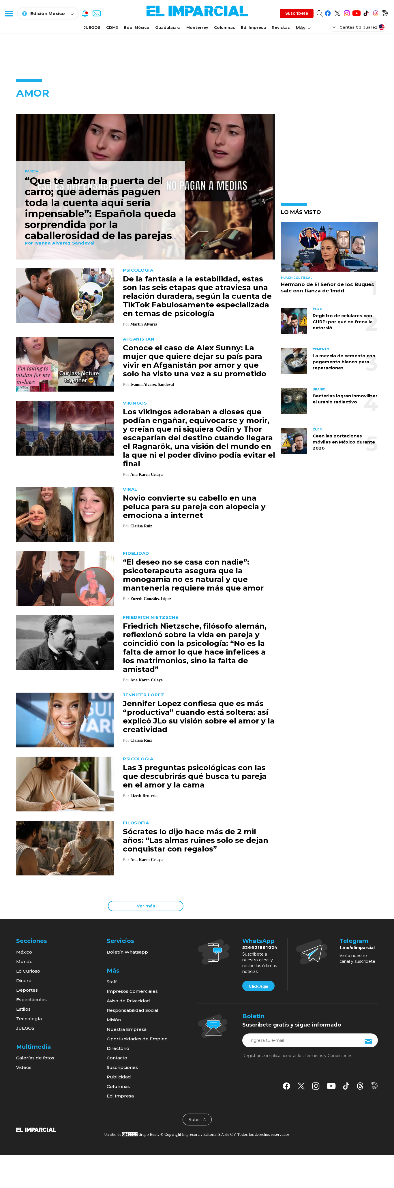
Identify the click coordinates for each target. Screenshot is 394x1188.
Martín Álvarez (143, 324)
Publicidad (119, 1077)
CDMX (112, 27)
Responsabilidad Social (132, 1010)
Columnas (224, 27)
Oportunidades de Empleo (137, 1039)
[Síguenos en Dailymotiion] (374, 1085)
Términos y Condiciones (328, 1055)
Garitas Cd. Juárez (358, 27)
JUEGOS (92, 27)
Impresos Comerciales (132, 991)
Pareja (31, 171)
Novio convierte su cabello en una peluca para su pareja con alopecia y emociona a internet (194, 506)
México (24, 952)
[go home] (36, 1129)
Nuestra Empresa (127, 1029)
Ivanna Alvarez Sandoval (64, 243)
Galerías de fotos (35, 1058)
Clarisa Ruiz (141, 526)
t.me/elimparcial (357, 947)
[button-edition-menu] (334, 27)
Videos (23, 1067)
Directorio (118, 1048)
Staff (112, 981)
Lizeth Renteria (143, 796)
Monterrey (197, 27)
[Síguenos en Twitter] (337, 12)
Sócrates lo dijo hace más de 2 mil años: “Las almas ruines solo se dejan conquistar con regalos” (195, 840)
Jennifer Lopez (143, 695)
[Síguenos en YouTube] (356, 12)
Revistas (281, 27)
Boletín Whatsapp (127, 952)
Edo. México (136, 27)
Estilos (23, 1009)
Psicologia (138, 270)
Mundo (24, 961)
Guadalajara (168, 27)
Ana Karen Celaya (146, 474)
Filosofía (136, 823)
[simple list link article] (329, 249)
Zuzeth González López (151, 599)
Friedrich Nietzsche (151, 617)
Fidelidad (136, 553)
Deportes (27, 990)
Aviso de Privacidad (128, 1000)
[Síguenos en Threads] (375, 12)
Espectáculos (31, 999)
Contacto (117, 1058)
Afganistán (138, 339)
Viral (130, 489)
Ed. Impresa (253, 27)
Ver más (146, 906)
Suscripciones (122, 1067)
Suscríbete (296, 13)
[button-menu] (8, 13)
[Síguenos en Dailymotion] (385, 12)
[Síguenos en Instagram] (347, 12)
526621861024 (260, 947)
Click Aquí (258, 986)
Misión (114, 1019)
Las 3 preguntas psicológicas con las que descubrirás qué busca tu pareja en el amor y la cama (195, 776)
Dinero (23, 980)
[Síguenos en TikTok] (366, 12)
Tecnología (29, 1018)
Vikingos (135, 403)
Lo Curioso (28, 971)
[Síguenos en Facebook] (328, 12)
